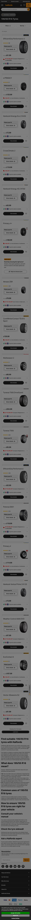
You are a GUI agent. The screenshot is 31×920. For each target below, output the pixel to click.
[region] (15, 912)
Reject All (15, 915)
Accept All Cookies (15, 913)
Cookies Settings (15, 918)
